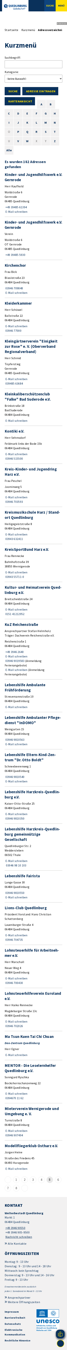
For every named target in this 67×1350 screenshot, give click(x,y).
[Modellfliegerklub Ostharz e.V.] (33, 1157)
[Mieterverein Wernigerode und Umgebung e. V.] (33, 1121)
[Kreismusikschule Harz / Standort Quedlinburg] (33, 525)
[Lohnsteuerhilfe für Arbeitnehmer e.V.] (33, 966)
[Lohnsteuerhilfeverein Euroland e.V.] (33, 1009)
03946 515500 (14, 458)
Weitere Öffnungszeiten (24, 1302)
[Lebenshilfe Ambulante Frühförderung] (33, 695)
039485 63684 (14, 383)
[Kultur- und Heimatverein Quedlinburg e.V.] (33, 600)
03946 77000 (13, 330)
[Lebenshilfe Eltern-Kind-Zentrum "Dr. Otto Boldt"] (33, 768)
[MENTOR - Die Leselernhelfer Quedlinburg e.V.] (33, 1081)
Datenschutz (13, 1324)
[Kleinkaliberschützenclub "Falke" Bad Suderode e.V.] (33, 407)
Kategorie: (12, 72)
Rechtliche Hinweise (17, 1340)
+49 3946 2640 (14, 652)
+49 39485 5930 (15, 255)
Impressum (12, 1311)
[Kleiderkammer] (33, 317)
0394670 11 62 (14, 1098)
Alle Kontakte (17, 1243)
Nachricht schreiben (18, 1237)
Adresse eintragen (40, 91)
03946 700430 (14, 983)
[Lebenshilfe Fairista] (33, 886)
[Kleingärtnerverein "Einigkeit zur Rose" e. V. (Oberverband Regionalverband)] (33, 362)
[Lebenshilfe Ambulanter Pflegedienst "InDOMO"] (33, 730)
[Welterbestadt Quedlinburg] (33, 1225)
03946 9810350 (15, 818)
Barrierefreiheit (15, 1317)
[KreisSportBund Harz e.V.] (33, 563)
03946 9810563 (15, 739)
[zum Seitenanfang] (60, 1343)
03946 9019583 (15, 661)
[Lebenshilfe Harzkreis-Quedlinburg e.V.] (33, 805)
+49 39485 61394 (16, 207)
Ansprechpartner (19, 1297)
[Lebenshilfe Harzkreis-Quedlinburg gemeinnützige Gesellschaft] (33, 847)
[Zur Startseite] (15, 7)
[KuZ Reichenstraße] (33, 649)
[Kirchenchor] (33, 279)
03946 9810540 (15, 777)
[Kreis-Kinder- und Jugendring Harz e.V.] (33, 485)
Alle (9, 150)
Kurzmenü (28, 30)
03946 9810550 (15, 893)
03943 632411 (14, 539)
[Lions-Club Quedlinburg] (33, 923)
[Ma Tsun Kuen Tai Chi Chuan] (33, 1045)
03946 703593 (14, 502)
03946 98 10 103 (15, 865)
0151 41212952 (15, 614)
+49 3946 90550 (15, 1228)
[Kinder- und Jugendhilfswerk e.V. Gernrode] (33, 193)
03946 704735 (14, 940)
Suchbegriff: (13, 57)
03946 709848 (14, 288)
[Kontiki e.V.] (33, 445)
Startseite (11, 30)
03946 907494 (14, 1135)
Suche (13, 91)
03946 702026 (14, 1026)
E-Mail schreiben (16, 211)
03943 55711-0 (14, 577)
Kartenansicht (20, 101)
